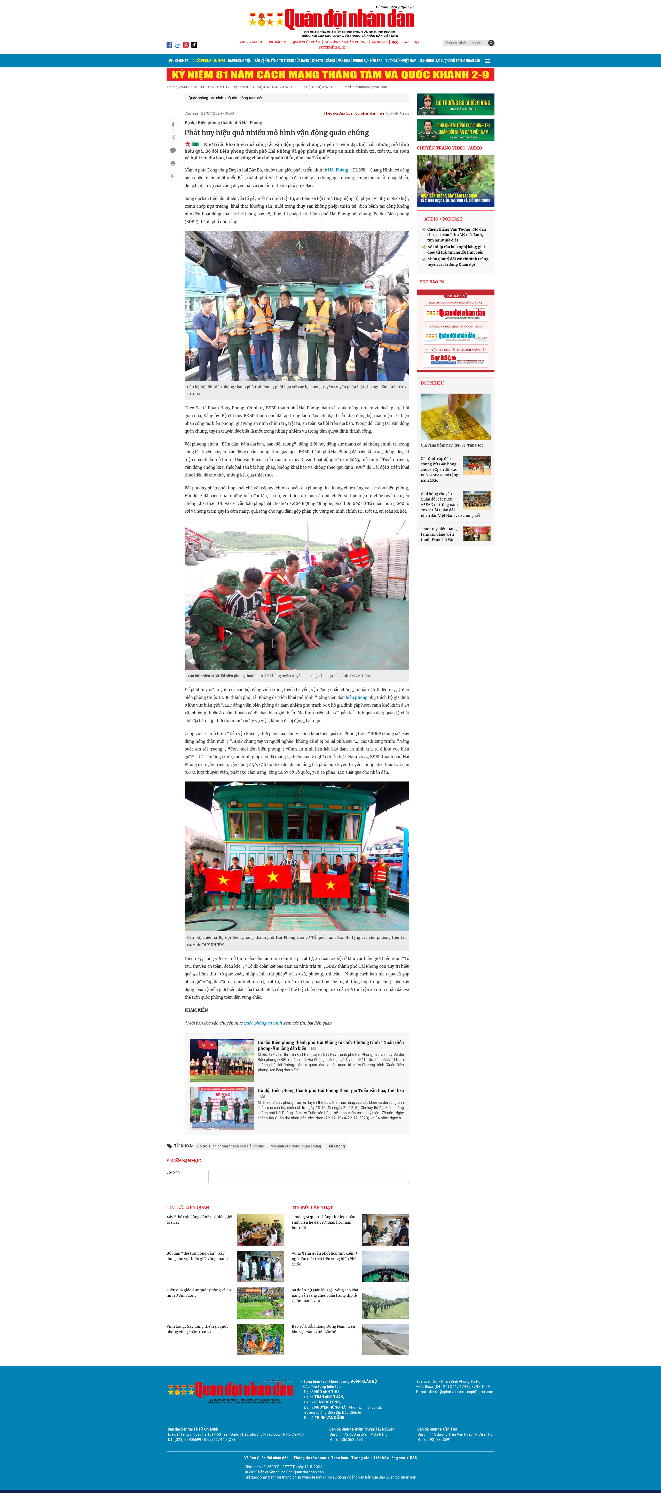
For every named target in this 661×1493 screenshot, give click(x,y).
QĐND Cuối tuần (306, 42)
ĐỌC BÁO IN (276, 42)
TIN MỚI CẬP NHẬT (312, 1207)
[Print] (173, 163)
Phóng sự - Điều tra (367, 60)
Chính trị (182, 60)
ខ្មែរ (417, 42)
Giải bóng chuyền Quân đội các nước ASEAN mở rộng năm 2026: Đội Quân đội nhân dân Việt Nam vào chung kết (450, 504)
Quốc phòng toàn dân (245, 98)
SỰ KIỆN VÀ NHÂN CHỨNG (346, 42)
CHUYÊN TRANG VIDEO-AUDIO (449, 148)
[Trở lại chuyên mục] (173, 176)
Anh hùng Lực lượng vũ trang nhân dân (449, 60)
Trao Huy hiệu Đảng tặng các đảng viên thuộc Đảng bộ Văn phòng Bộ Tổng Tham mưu (439, 540)
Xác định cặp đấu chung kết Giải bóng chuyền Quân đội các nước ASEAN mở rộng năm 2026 (439, 469)
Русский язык (332, 47)
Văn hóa (344, 60)
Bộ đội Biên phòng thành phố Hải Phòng (230, 1146)
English (379, 42)
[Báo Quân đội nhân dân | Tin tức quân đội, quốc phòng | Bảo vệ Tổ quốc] (330, 21)
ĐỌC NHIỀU (432, 383)
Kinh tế (317, 60)
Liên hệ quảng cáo (389, 1458)
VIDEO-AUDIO (251, 42)
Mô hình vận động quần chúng (296, 1146)
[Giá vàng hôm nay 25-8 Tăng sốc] (456, 417)
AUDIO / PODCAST (443, 219)
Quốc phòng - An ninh (208, 60)
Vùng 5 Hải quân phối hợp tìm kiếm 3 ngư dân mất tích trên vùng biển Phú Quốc (324, 1259)
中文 (395, 42)
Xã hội (330, 60)
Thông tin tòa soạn (309, 1458)
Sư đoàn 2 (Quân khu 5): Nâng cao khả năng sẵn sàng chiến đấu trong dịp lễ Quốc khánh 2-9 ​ (325, 1295)
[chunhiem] (455, 130)
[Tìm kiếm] (491, 43)
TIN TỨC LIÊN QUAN (188, 1207)
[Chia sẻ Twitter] (173, 137)
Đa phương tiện (239, 60)
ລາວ (407, 42)
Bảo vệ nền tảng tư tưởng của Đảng (281, 60)
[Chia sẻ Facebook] (173, 124)
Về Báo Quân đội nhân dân (266, 1458)
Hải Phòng (338, 170)
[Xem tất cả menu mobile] (487, 61)
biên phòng (356, 697)
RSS (413, 1458)
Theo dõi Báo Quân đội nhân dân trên (354, 113)
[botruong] (455, 104)
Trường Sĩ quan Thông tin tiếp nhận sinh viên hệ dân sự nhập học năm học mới (323, 1222)
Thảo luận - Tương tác (350, 1458)
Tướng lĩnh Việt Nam (400, 60)
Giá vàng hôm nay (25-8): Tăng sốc (452, 445)
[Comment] (173, 150)
